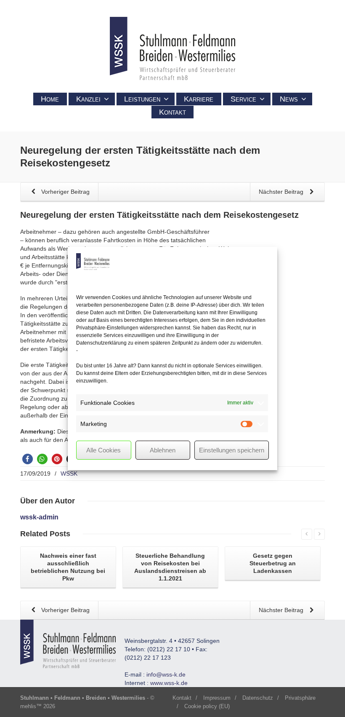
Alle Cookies (103, 450)
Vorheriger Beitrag (65, 191)
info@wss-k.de (166, 674)
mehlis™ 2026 (37, 706)
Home (50, 99)
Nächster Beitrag (282, 191)
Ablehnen (162, 450)
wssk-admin (39, 517)
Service (243, 99)
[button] (27, 459)
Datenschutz (257, 698)
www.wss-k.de (169, 683)
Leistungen (142, 99)
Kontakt (172, 112)
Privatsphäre (300, 698)
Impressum (217, 698)
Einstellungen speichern (231, 450)
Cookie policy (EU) (207, 706)
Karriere (198, 99)
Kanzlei (88, 99)
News (289, 99)
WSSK (69, 473)
